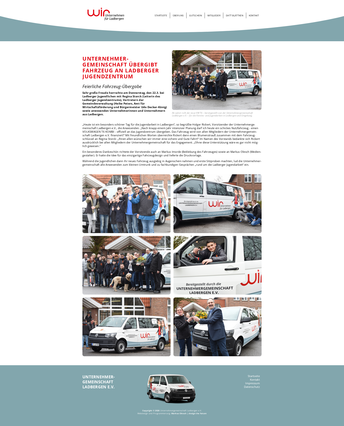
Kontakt (254, 15)
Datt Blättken (234, 15)
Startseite (161, 15)
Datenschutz (252, 387)
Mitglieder (213, 15)
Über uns (178, 15)
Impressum (252, 383)
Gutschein (195, 15)
